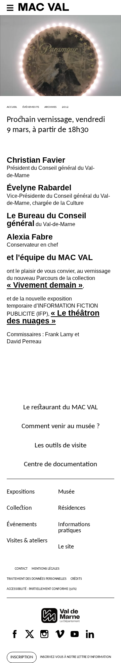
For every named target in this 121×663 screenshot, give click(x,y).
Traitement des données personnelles (37, 579)
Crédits (76, 579)
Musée (66, 492)
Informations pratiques (74, 528)
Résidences (71, 508)
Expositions (21, 492)
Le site (66, 547)
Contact (21, 569)
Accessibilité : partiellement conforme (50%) (42, 589)
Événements (22, 525)
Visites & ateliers (27, 541)
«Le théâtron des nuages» (53, 317)
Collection (19, 508)
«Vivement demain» (45, 285)
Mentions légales (45, 569)
